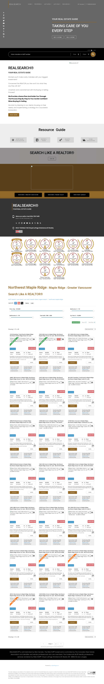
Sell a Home (71, 37)
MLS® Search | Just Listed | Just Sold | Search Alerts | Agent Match (27, 299)
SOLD (95, 50)
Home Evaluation (91, 139)
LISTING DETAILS (14, 362)
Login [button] (32, 303)
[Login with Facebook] (15, 304)
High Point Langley (80, 195)
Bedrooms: (75, 309)
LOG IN (52, 158)
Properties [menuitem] (37, 4)
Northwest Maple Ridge (56, 299)
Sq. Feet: (75, 315)
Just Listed (47, 4)
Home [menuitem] (29, 4)
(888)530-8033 (27, 369)
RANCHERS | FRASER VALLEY (56, 195)
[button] (3, 12)
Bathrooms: (15, 315)
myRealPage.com (55, 665)
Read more (13, 115)
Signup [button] (27, 303)
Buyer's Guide (43, 139)
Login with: (11, 303)
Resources (66, 4)
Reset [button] (83, 322)
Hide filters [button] (91, 322)
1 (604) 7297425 (14, 369)
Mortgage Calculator (19, 139)
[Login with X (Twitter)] (22, 304)
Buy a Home (58, 37)
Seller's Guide (67, 139)
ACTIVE (89, 50)
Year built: (46, 315)
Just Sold (56, 4)
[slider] (10, 311)
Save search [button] (75, 322)
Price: (15, 309)
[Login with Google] (19, 304)
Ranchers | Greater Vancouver (28, 195)
